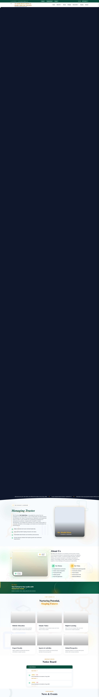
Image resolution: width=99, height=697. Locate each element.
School (64, 4)
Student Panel (49, 1)
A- (78, 1)
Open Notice (33, 675)
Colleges (69, 4)
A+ (80, 1)
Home (54, 4)
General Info (75, 4)
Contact (86, 4)
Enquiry (81, 4)
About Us (58, 4)
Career (56, 1)
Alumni (43, 1)
